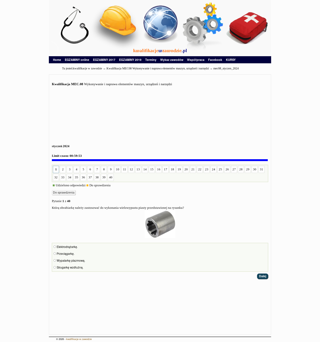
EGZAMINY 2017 (104, 60)
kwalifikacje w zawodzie (79, 339)
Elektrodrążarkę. (67, 247)
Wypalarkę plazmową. (70, 260)
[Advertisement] (160, 117)
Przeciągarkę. (65, 253)
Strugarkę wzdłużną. (69, 267)
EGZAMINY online (77, 60)
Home (57, 60)
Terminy (150, 60)
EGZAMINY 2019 (130, 60)
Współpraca (195, 60)
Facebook (215, 60)
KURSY (231, 60)
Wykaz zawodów (171, 60)
